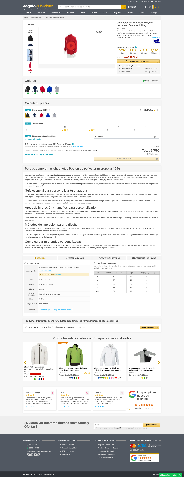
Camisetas (41, 13)
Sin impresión (100, 136)
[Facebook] (35, 454)
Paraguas (154, 13)
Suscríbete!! (152, 425)
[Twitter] (28, 454)
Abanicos (142, 13)
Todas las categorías (105, 457)
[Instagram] (38, 454)
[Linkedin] (31, 454)
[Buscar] (123, 7)
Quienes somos (68, 445)
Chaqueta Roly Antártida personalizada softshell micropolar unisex (38, 369)
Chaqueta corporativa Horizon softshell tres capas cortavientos (107, 369)
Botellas (94, 13)
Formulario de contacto (106, 454)
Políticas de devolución (106, 451)
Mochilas (70, 13)
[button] (136, 47)
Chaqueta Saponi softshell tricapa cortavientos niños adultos (73, 369)
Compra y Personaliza (138, 61)
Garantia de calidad (69, 448)
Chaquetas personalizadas (62, 310)
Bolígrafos (117, 13)
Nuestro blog (67, 454)
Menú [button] (28, 13)
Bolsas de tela (56, 13)
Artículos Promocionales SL (45, 474)
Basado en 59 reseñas (144, 460)
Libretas (130, 13)
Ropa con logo (45, 310)
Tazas (105, 13)
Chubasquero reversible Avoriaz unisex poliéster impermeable (142, 369)
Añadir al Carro (126, 159)
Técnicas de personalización (108, 448)
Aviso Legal (157, 474)
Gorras (82, 13)
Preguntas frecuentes (106, 445)
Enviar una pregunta (149, 327)
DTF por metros (68, 451)
